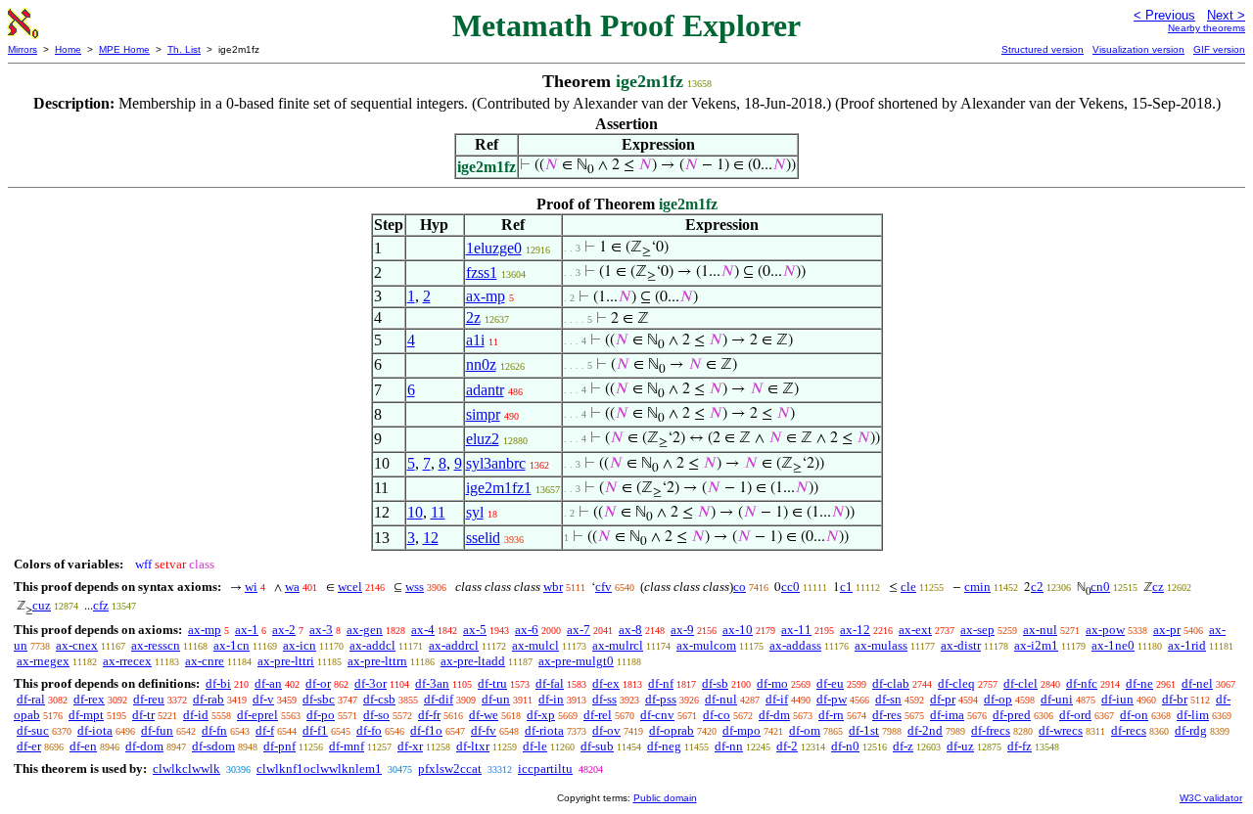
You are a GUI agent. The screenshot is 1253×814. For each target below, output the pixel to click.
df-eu (830, 683)
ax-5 (475, 629)
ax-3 (321, 629)
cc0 (790, 586)
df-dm (774, 714)
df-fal (549, 683)
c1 (846, 586)
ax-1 (246, 629)
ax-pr (1167, 629)
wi (251, 586)
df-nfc (1081, 683)
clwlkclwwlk (186, 768)
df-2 (787, 746)
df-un (496, 699)
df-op (998, 699)
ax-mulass (881, 645)
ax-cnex (77, 645)
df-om (804, 730)
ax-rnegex (43, 661)
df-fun (157, 730)
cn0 (1100, 586)
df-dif (438, 699)
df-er (29, 746)
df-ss (604, 699)
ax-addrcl (454, 645)
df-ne (1139, 683)
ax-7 (578, 629)
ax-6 (526, 629)
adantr (485, 390)
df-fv (483, 730)
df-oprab (671, 730)
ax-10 (737, 629)
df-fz (1019, 746)
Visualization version (1138, 49)
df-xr (410, 746)
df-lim (1193, 714)
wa (292, 586)
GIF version (1219, 49)
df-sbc (318, 699)
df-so (376, 714)
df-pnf (279, 746)
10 (415, 512)
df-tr (143, 714)
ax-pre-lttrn (377, 661)
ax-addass (795, 645)
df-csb (379, 699)
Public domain (665, 797)
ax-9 (682, 629)
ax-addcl (372, 645)
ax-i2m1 (1036, 645)
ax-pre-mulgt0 (576, 661)
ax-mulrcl (617, 645)
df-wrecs (1061, 730)
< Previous (1164, 15)
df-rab (208, 699)
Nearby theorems (1206, 28)
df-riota (544, 730)
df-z (903, 746)
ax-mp (485, 296)
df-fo (369, 730)
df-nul (721, 699)
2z (473, 317)
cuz (41, 605)
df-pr (942, 699)
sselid (483, 537)
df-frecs (990, 730)
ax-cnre (204, 661)
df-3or (370, 683)
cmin (977, 586)
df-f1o (426, 730)
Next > (1226, 15)
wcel (350, 586)
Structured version (1042, 49)
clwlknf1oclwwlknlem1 (319, 768)
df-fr (429, 714)
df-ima (947, 714)
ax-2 (284, 629)
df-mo (772, 683)
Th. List (184, 49)
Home (68, 49)
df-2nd (925, 730)
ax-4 (423, 629)
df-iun (1117, 699)
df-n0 (845, 746)
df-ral (31, 699)
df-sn (888, 699)
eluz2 (482, 438)
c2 (1037, 586)
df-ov (606, 730)
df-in (551, 699)
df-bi (218, 683)
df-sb (715, 683)
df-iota (95, 730)
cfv (603, 586)
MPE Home (124, 49)
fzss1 (481, 272)
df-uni (1057, 699)
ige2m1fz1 (499, 487)
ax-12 (855, 629)
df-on (1134, 714)
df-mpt (86, 714)
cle (908, 586)
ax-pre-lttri (285, 661)
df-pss (660, 699)
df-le (535, 746)
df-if (777, 699)
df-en (83, 746)
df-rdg (1191, 730)
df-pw (831, 699)
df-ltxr (472, 746)
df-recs (1128, 730)
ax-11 (796, 629)
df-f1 (315, 730)
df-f (264, 730)
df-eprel (257, 714)
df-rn (831, 714)
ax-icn (299, 645)
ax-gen (365, 629)
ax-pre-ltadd (473, 661)
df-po (320, 714)
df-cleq (956, 683)
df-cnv (657, 714)
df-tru (492, 683)
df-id (196, 714)
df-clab (890, 683)
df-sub (597, 746)
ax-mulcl (535, 645)
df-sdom (213, 746)
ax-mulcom (706, 645)
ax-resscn (155, 645)
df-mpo (741, 730)
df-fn (214, 730)
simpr (483, 414)
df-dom (144, 746)
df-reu (148, 699)
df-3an (432, 683)
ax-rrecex (127, 661)
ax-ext (915, 629)
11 (438, 512)
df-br (1174, 699)
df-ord (1075, 714)
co (739, 586)
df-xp (541, 714)
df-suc (33, 730)
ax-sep (977, 629)
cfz (101, 605)
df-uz (960, 746)
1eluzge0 (494, 248)
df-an (268, 683)
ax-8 (630, 629)
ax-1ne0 (1113, 645)
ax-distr (961, 645)
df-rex (89, 699)
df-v (263, 699)
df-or (318, 683)
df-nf (660, 683)
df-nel (1197, 683)
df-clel (1020, 683)
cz (1158, 586)
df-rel (597, 714)
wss (414, 586)
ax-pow (1105, 629)
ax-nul (1040, 629)
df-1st (864, 730)
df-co (716, 714)
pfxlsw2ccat (450, 768)
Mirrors (22, 49)
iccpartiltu (545, 768)
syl (475, 512)
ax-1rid (1187, 645)
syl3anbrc (496, 463)
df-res (887, 714)
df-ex (606, 683)
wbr (553, 586)
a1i (475, 340)
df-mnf (346, 746)
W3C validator (1211, 797)
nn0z (481, 364)
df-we (483, 714)
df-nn (729, 746)
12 (431, 537)
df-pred (1012, 714)
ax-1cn (231, 645)
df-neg (664, 746)
